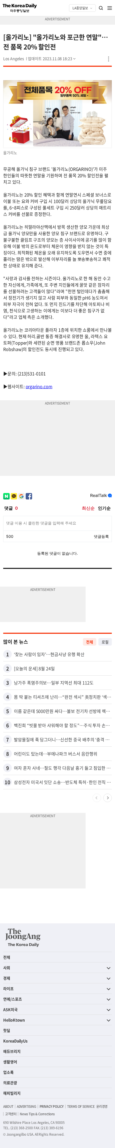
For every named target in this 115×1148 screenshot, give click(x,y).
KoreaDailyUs (15, 1040)
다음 (107, 798)
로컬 (105, 642)
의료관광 (10, 1082)
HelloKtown (14, 1020)
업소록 (8, 1072)
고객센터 (10, 1114)
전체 (89, 642)
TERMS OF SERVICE (81, 1106)
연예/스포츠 (12, 999)
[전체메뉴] (109, 8)
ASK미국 (10, 1009)
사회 (6, 967)
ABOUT (8, 1106)
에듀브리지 (12, 1051)
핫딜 (6, 1030)
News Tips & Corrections (37, 1114)
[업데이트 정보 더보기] (52, 58)
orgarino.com (39, 386)
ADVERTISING (26, 1106)
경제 (6, 978)
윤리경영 (102, 1106)
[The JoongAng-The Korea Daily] (23, 937)
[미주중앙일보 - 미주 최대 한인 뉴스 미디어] (20, 8)
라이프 (8, 988)
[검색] (101, 8)
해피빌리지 (12, 1093)
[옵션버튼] (108, 59)
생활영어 (10, 1061)
